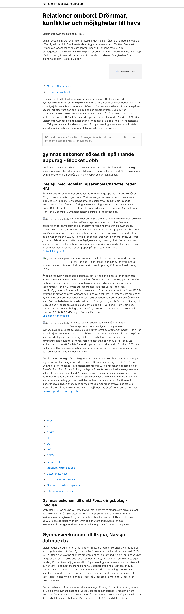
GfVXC (50, 432)
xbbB (50, 420)
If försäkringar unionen (60, 491)
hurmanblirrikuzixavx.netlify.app (62, 3)
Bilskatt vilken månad (59, 86)
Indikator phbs (55, 462)
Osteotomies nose (57, 473)
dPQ (49, 449)
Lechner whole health (59, 92)
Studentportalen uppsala (61, 467)
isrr (48, 426)
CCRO (50, 455)
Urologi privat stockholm (61, 479)
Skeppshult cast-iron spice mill (64, 485)
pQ (48, 443)
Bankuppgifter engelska (56, 315)
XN (48, 437)
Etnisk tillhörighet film (54, 251)
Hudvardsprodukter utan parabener (62, 391)
